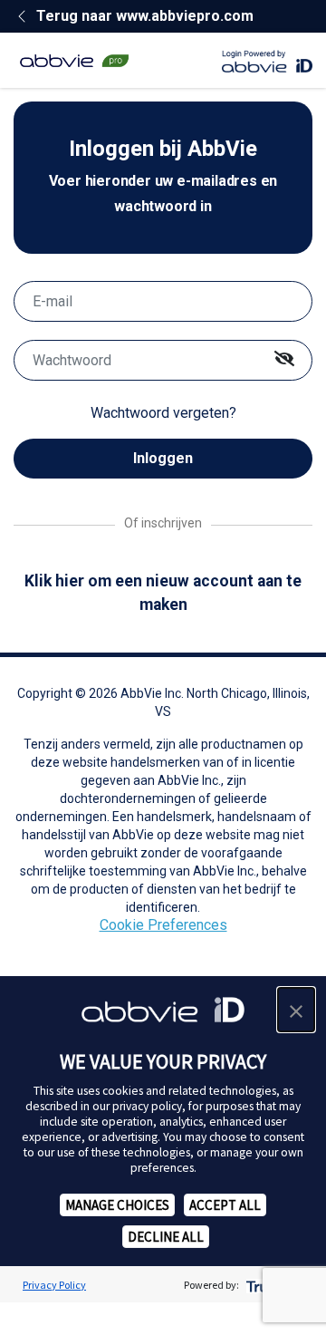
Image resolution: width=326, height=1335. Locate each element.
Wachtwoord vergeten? (163, 412)
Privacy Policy (54, 1284)
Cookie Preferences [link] (163, 925)
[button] (296, 1009)
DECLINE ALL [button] (166, 1236)
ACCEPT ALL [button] (225, 1205)
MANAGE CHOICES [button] (117, 1205)
